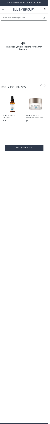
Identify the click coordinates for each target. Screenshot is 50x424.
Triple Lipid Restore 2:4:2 (34, 118)
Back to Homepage (24, 148)
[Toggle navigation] (3, 9)
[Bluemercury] (24, 9)
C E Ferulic (6, 118)
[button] (45, 9)
